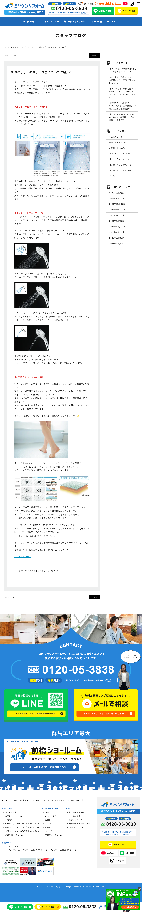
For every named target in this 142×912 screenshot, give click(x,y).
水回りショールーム (13, 816)
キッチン (49, 812)
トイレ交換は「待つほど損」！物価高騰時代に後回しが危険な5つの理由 (122, 80)
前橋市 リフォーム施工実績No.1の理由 (22, 824)
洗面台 (48, 820)
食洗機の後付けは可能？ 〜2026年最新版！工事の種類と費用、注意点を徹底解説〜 (122, 106)
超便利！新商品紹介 (117, 148)
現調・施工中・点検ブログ (120, 142)
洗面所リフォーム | (41, 850)
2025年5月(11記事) (117, 227)
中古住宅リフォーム (117, 137)
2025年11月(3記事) (117, 210)
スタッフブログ (75, 820)
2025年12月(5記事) (117, 204)
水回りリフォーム (12, 846)
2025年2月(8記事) (117, 243)
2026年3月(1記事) (117, 198)
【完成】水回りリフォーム (120, 170)
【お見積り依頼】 (22, 556)
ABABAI (94, 887)
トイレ (48, 824)
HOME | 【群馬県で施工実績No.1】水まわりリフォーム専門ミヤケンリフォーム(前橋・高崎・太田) (44, 800)
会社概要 (111, 21)
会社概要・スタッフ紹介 (79, 824)
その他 (112, 176)
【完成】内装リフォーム (119, 159)
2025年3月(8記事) (117, 238)
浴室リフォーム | (27, 850)
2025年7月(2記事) (117, 215)
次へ (15, 55)
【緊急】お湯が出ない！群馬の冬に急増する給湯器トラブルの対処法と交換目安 (122, 117)
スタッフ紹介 (96, 21)
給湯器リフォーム (69, 850)
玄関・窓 (49, 831)
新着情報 (9, 820)
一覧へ (94, 55)
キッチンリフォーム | (13, 850)
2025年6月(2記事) (117, 221)
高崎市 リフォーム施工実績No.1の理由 (22, 827)
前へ (7, 55)
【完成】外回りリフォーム (120, 165)
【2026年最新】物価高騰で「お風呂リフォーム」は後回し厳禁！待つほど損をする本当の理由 (122, 93)
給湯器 (48, 827)
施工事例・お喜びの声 (74, 21)
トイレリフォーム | (56, 850)
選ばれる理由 (29, 21)
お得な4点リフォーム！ (15, 835)
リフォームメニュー (49, 21)
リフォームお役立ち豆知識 (120, 153)
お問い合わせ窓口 (76, 827)
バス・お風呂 (50, 816)
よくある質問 (74, 816)
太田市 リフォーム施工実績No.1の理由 (22, 831)
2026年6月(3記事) (117, 193)
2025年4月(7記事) (117, 232)
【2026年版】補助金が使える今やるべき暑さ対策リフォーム (122, 70)
